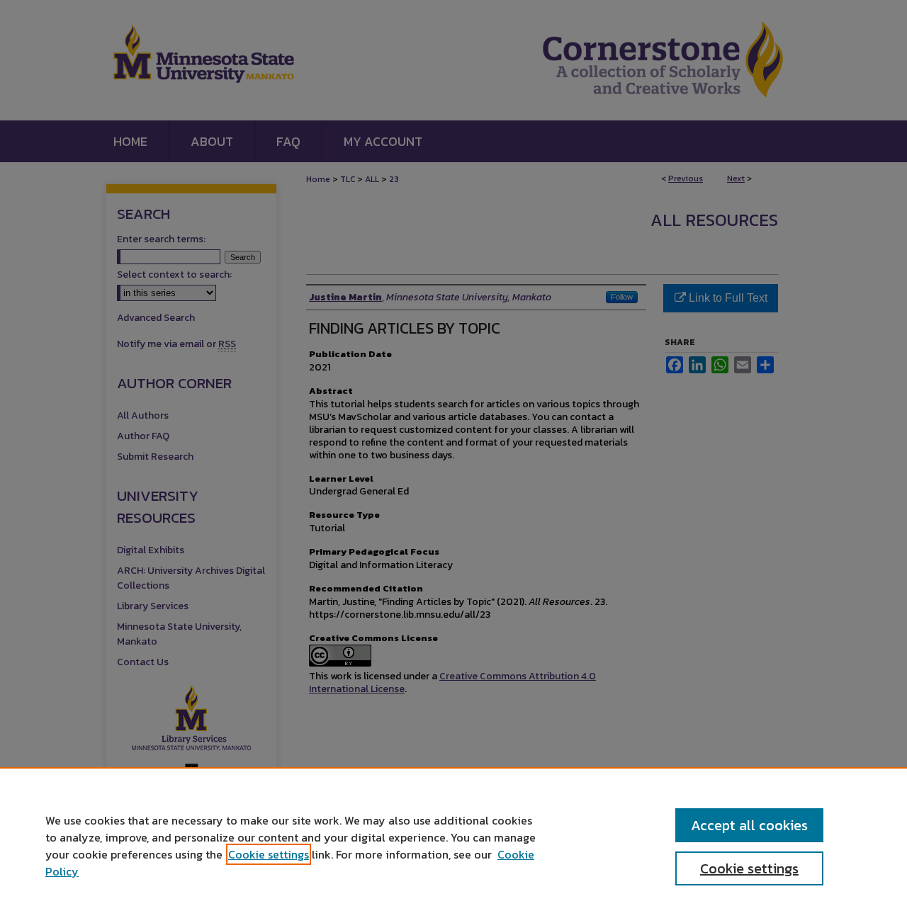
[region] (453, 845)
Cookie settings (268, 854)
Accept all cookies (749, 825)
